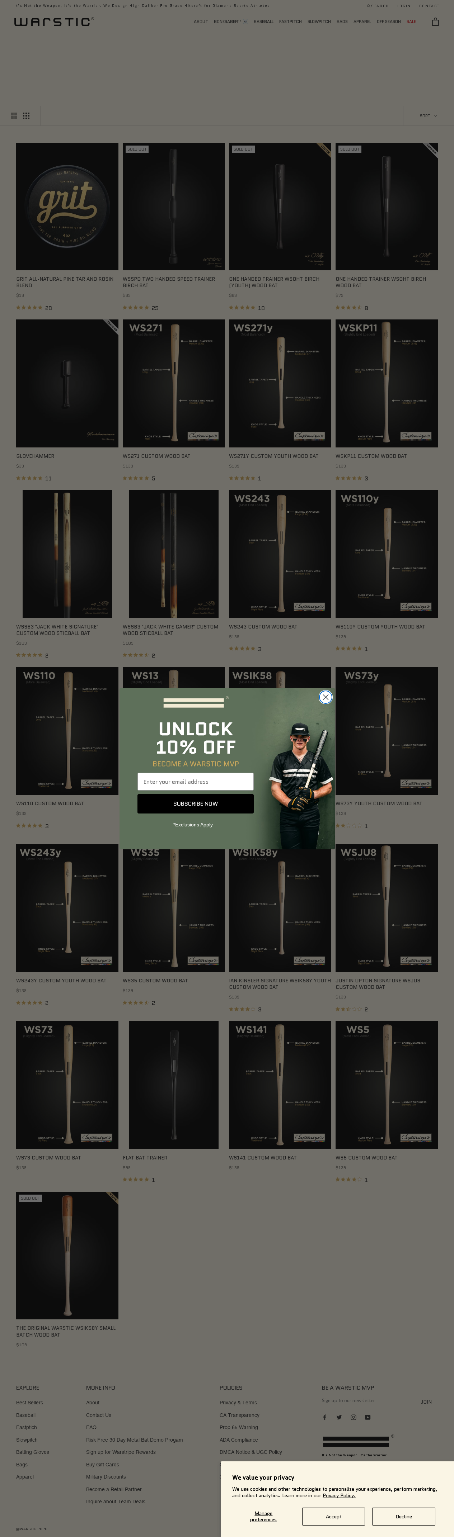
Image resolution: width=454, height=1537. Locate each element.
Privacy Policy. (339, 1495)
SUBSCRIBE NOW (195, 804)
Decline (404, 1516)
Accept (334, 1516)
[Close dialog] (325, 697)
